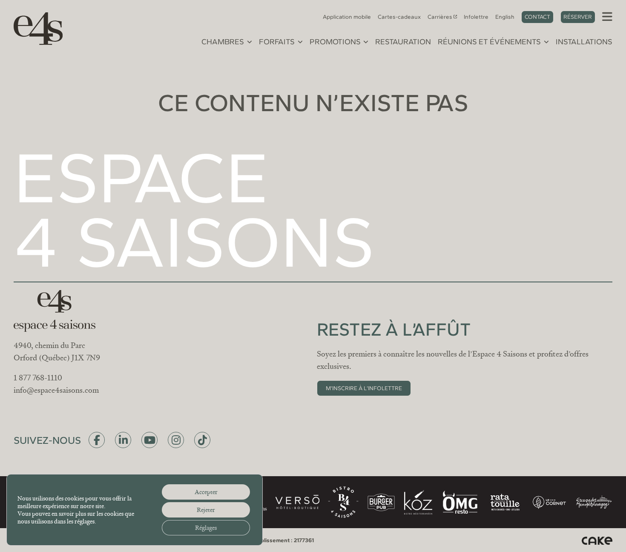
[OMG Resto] (460, 502)
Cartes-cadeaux (399, 16)
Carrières (440, 16)
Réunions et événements (489, 42)
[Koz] (418, 502)
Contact (537, 16)
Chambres (222, 42)
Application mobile (347, 16)
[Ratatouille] (505, 502)
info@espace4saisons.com (56, 390)
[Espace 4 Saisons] (34, 27)
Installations (584, 42)
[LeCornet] (549, 502)
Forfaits (277, 42)
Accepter (206, 492)
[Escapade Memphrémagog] (593, 502)
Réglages (206, 528)
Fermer (398, 184)
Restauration (403, 42)
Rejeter (206, 510)
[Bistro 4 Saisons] (343, 502)
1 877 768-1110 (38, 378)
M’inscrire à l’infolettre (364, 388)
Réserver (577, 16)
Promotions (335, 42)
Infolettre (476, 16)
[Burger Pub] (381, 502)
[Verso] (297, 502)
